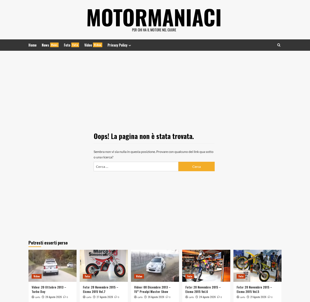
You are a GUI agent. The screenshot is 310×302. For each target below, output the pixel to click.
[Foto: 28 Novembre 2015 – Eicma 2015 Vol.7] (104, 266)
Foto (71, 45)
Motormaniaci (154, 16)
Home (32, 45)
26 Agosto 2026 (156, 297)
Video (92, 45)
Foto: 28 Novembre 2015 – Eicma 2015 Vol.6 (203, 289)
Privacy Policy (117, 45)
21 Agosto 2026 (258, 297)
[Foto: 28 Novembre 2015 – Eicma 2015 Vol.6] (206, 266)
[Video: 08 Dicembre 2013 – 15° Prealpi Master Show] (155, 266)
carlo (37, 297)
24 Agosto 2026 (207, 297)
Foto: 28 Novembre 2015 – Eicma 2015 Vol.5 (254, 289)
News (50, 45)
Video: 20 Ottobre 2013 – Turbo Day (49, 289)
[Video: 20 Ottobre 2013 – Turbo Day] (52, 266)
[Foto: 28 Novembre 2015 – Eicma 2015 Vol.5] (257, 266)
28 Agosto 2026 (53, 297)
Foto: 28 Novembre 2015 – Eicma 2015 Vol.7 (100, 289)
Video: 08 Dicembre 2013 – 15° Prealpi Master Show (152, 289)
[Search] (279, 45)
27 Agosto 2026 (105, 297)
